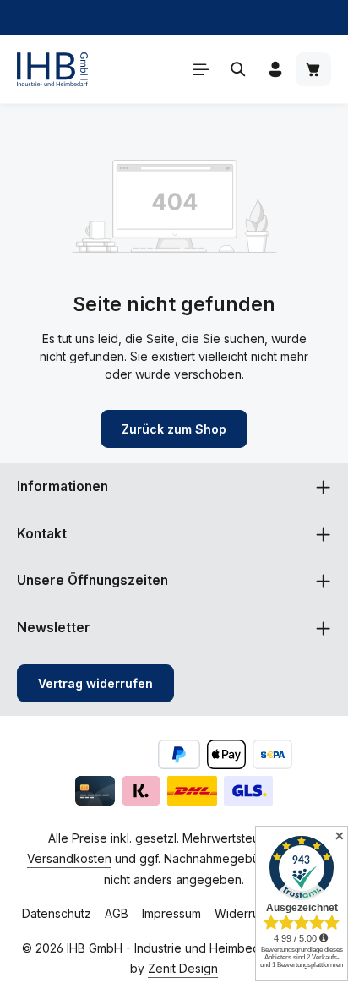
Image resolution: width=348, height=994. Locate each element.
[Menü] (201, 69)
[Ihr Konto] (275, 69)
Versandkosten (69, 858)
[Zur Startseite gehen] (52, 69)
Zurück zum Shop (174, 429)
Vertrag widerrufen (95, 683)
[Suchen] (238, 69)
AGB (116, 913)
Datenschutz (56, 913)
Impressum (171, 913)
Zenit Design (183, 968)
